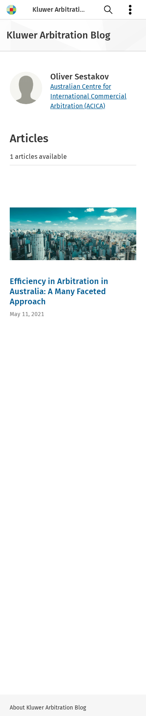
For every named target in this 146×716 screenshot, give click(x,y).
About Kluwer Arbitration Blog (48, 707)
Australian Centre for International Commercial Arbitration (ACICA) (88, 96)
